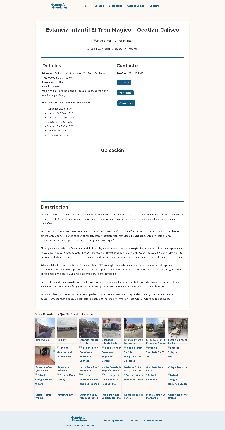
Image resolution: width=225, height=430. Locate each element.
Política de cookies (153, 421)
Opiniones (126, 103)
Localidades (115, 5)
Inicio (87, 5)
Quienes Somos (135, 5)
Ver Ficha (125, 92)
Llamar (124, 82)
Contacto (154, 5)
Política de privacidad (113, 421)
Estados (99, 5)
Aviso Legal (133, 421)
